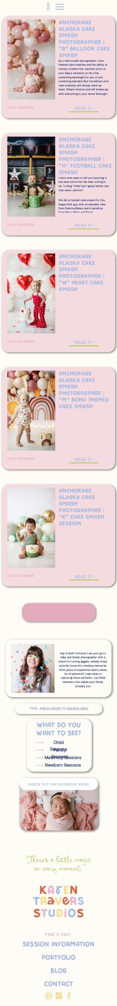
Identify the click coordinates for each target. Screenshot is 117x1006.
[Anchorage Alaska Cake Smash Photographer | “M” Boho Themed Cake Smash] (84, 463)
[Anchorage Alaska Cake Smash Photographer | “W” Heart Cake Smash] (84, 346)
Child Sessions (20, 107)
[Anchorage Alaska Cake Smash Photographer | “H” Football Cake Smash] (84, 228)
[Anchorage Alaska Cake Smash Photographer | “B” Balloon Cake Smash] (84, 111)
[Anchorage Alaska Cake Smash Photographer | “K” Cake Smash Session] (84, 580)
